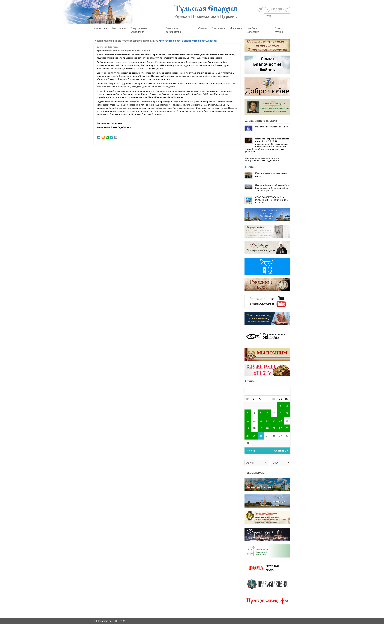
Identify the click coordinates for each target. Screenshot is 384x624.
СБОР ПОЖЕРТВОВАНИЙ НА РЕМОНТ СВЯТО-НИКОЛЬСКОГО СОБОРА (271, 200)
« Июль (251, 450)
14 (274, 420)
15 (280, 420)
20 (267, 428)
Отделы (202, 28)
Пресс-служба (279, 30)
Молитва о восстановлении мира (271, 126)
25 (254, 435)
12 (261, 420)
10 (247, 420)
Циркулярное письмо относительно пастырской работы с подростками (261, 159)
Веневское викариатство (173, 30)
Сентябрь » (281, 450)
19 (261, 428)
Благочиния (218, 28)
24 (247, 435)
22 (280, 428)
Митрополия (100, 28)
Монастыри (236, 28)
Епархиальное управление (139, 30)
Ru (287, 9)
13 (267, 420)
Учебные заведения (253, 30)
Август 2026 (267, 391)
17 (247, 428)
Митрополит (119, 28)
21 (274, 428)
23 (287, 428)
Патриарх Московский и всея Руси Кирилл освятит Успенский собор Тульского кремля (272, 188)
